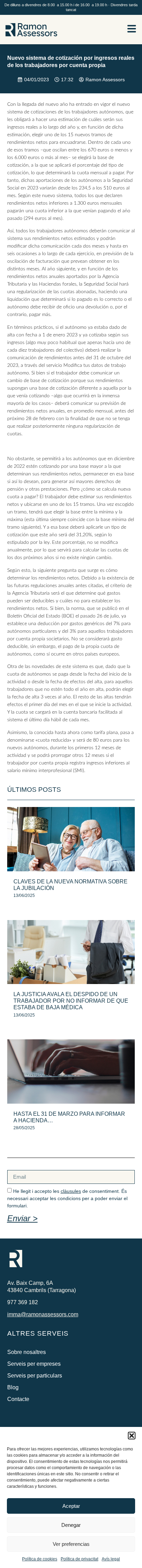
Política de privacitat (79, 1559)
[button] (131, 1435)
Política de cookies (39, 1559)
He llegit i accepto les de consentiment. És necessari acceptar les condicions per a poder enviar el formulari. (67, 1198)
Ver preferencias (71, 1544)
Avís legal (111, 1559)
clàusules (71, 1191)
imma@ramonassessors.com (42, 1314)
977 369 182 (22, 1302)
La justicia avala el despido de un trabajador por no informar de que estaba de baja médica (70, 1000)
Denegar (71, 1525)
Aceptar (71, 1506)
